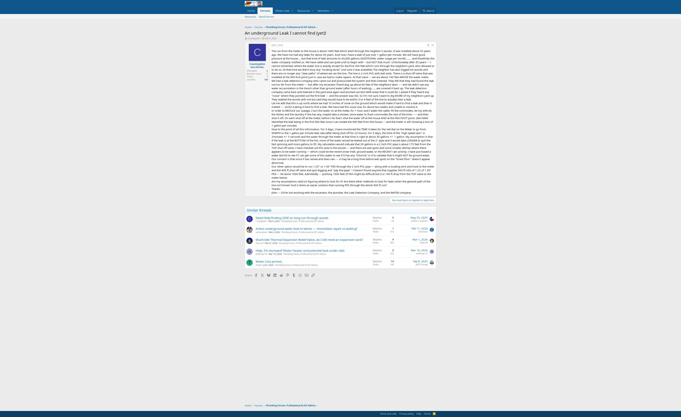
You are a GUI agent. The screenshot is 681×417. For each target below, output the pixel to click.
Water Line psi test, (269, 261)
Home (251, 10)
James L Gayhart (419, 220)
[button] (292, 10)
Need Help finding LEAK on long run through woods (292, 218)
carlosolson (261, 232)
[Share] (428, 45)
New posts (250, 16)
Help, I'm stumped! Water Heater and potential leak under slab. (300, 250)
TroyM (259, 265)
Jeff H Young (422, 264)
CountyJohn (254, 38)
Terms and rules (388, 413)
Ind (266, 79)
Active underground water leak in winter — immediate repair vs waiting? (306, 229)
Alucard (259, 243)
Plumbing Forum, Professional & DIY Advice (302, 221)
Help (418, 413)
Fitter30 (424, 242)
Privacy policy (406, 413)
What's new (282, 10)
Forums (265, 10)
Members (324, 10)
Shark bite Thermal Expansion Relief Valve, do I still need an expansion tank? (309, 240)
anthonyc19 (261, 254)
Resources (303, 10)
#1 (433, 45)
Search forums (266, 16)
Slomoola (423, 231)
